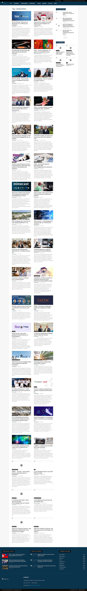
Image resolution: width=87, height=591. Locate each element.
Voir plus (65, 37)
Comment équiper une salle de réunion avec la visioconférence (42, 250)
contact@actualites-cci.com (35, 585)
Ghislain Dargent (37, 503)
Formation (13, 133)
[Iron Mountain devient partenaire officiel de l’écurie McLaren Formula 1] (21, 44)
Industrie (35, 219)
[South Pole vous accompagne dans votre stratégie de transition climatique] (21, 355)
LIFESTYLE (50, 3)
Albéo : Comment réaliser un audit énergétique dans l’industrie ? (43, 108)
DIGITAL (39, 3)
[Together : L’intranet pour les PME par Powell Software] (43, 439)
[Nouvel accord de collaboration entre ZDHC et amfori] (43, 355)
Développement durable (38, 105)
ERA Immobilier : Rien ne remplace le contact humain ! (43, 79)
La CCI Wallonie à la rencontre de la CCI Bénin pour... (43, 500)
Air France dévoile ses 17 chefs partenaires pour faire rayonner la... (21, 389)
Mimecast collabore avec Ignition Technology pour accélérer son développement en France (21, 194)
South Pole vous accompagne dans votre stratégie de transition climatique (21, 363)
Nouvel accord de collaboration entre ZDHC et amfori (42, 362)
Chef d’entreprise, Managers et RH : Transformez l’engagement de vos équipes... (21, 137)
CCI (10, 3)
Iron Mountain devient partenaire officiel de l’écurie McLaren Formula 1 (21, 52)
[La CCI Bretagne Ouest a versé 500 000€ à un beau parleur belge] (43, 465)
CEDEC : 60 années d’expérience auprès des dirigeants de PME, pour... (42, 308)
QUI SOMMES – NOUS (73, 589)
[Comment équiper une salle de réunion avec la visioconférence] (43, 243)
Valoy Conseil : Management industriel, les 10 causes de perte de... (21, 251)
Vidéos (55, 3)
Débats (13, 304)
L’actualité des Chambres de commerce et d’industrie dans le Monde (74, 0)
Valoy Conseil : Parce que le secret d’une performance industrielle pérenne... (43, 194)
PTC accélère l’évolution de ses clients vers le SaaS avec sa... (20, 446)
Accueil (13, 7)
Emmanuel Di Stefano (37, 53)
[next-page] (58, 69)
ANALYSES (44, 3)
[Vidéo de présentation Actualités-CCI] (70, 60)
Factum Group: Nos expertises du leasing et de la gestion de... (60, 65)
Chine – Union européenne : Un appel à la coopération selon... (42, 51)
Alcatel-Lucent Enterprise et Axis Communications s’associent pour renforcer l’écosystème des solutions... (21, 166)
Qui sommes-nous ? (26, 582)
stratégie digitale (37, 275)
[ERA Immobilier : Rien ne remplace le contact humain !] (43, 72)
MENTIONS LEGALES (81, 589)
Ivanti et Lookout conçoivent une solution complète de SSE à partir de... (43, 390)
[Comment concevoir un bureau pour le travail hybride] (21, 271)
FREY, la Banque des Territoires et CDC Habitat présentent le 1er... (21, 221)
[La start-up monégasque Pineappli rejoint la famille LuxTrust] (43, 327)
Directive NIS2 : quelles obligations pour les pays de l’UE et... (68, 13)
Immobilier (35, 76)
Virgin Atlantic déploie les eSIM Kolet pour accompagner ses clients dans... (42, 23)
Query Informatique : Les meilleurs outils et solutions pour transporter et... (43, 419)
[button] (83, 3)
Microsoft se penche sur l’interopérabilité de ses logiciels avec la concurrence (68, 19)
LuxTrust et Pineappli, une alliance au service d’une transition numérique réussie (68, 25)
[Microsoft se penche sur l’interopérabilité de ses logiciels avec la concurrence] (59, 20)
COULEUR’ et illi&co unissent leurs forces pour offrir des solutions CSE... (43, 137)
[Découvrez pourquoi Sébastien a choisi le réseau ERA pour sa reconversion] (21, 101)
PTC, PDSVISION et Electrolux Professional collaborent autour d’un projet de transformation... (20, 419)
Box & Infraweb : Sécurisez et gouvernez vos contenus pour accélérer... (20, 23)
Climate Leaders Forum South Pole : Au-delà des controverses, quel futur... (21, 308)
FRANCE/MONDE (24, 3)
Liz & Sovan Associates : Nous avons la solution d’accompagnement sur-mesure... (21, 501)
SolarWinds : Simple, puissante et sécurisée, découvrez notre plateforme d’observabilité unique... (43, 279)
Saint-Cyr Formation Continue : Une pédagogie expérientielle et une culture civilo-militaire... (21, 530)
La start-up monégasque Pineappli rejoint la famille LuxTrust (43, 334)
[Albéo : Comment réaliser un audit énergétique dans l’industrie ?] (43, 101)
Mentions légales (34, 582)
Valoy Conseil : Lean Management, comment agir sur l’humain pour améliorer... (43, 222)
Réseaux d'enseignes (15, 76)
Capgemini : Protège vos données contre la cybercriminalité (60, 53)
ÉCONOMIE (16, 3)
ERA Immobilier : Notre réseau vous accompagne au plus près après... (20, 80)
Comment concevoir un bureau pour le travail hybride (20, 278)
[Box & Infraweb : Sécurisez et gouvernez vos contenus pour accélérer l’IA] (21, 16)
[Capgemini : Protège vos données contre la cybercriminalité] (60, 48)
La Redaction (14, 26)
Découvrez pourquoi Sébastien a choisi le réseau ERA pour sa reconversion (21, 109)
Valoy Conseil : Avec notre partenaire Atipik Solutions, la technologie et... (20, 335)
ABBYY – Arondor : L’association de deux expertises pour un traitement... (21, 473)
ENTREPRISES (32, 3)
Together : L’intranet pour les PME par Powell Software (43, 446)
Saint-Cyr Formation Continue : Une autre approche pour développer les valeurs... (43, 530)
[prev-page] (56, 69)
